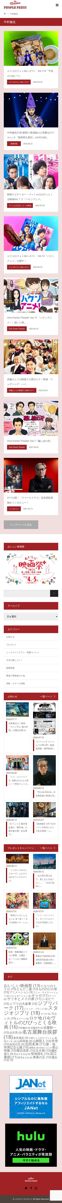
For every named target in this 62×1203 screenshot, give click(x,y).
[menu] (57, 5)
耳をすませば (22, 1054)
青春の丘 (42, 1057)
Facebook (31, 1188)
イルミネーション (20, 995)
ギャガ (40, 995)
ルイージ (23, 1018)
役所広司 (16, 1044)
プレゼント (11, 644)
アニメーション (21, 992)
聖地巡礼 (40, 1054)
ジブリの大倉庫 (23, 1004)
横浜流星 (26, 1050)
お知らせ (10, 636)
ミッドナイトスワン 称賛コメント (22, 652)
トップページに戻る (21, 524)
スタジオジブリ (31, 1010)
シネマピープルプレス (23, 1199)
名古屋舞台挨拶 (30, 1034)
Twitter (26, 1188)
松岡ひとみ (45, 1048)
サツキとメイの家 (24, 998)
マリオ (45, 1013)
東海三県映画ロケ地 (15, 675)
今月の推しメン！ (14, 660)
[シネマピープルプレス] (15, 5)
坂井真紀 (20, 1038)
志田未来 (35, 1044)
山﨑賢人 (42, 1041)
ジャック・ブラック (35, 1008)
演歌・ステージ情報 (15, 683)
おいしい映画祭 (22, 985)
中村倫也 (24, 1027)
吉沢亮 (15, 1032)
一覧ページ (46, 696)
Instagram (36, 1188)
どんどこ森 (27, 989)
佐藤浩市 (37, 1027)
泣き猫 (43, 1050)
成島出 (34, 1047)
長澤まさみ (25, 1057)
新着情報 (10, 667)
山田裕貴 (24, 1041)
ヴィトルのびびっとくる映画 (30, 1022)
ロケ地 (39, 1018)
